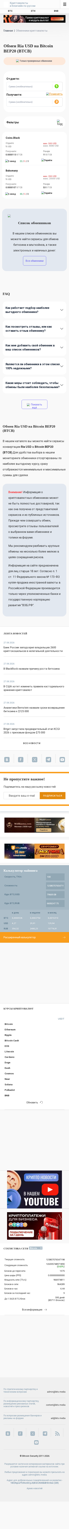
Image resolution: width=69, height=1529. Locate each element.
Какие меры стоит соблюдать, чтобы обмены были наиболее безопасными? (32, 385)
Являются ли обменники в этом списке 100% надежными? (32, 366)
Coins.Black (13, 137)
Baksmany (12, 170)
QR (56, 1483)
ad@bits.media (58, 1418)
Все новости (31, 743)
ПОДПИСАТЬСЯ (52, 795)
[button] (57, 86)
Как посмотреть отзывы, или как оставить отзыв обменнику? (28, 328)
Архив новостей (34, 1488)
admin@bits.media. (37, 1475)
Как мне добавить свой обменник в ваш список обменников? (30, 347)
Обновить (32, 1102)
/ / (24, 161)
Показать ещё (36, 406)
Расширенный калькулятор (20, 937)
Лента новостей (15, 633)
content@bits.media (55, 1405)
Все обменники (35, 260)
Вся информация (32, 1309)
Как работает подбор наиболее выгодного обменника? (27, 310)
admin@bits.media (56, 1392)
